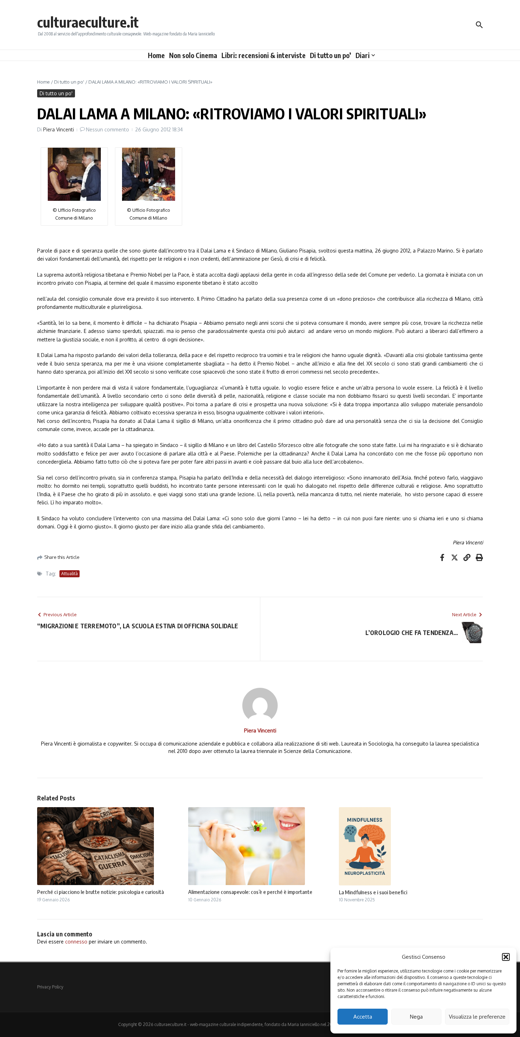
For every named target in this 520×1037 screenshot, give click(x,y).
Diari (363, 55)
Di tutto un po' (69, 82)
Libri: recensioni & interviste (263, 55)
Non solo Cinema (193, 55)
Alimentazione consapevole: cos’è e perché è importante (250, 892)
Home (156, 55)
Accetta (362, 1016)
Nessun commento (107, 129)
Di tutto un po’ (330, 55)
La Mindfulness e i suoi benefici (373, 892)
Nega (416, 1016)
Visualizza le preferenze (477, 1016)
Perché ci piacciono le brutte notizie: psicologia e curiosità (100, 892)
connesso (76, 942)
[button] (505, 956)
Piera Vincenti (58, 129)
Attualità (69, 573)
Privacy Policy (50, 987)
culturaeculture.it (88, 22)
